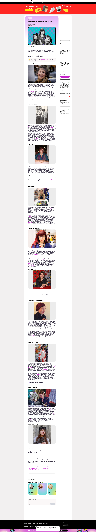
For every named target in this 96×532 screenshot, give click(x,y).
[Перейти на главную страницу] (28, 0)
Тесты (43, 2)
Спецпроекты (62, 2)
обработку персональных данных (51, 528)
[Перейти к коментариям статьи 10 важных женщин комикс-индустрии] (32, 46)
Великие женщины (48, 2)
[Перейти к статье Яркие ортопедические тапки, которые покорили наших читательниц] (42, 489)
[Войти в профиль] (71, 1)
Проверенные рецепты (55, 2)
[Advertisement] (65, 28)
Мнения (40, 2)
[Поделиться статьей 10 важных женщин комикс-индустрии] (34, 46)
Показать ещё (65, 76)
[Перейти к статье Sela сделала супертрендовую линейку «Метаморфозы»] (65, 45)
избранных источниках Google (44, 59)
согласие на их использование (41, 528)
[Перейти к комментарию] (65, 85)
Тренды (37, 2)
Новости (33, 2)
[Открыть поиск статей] (69, 0)
